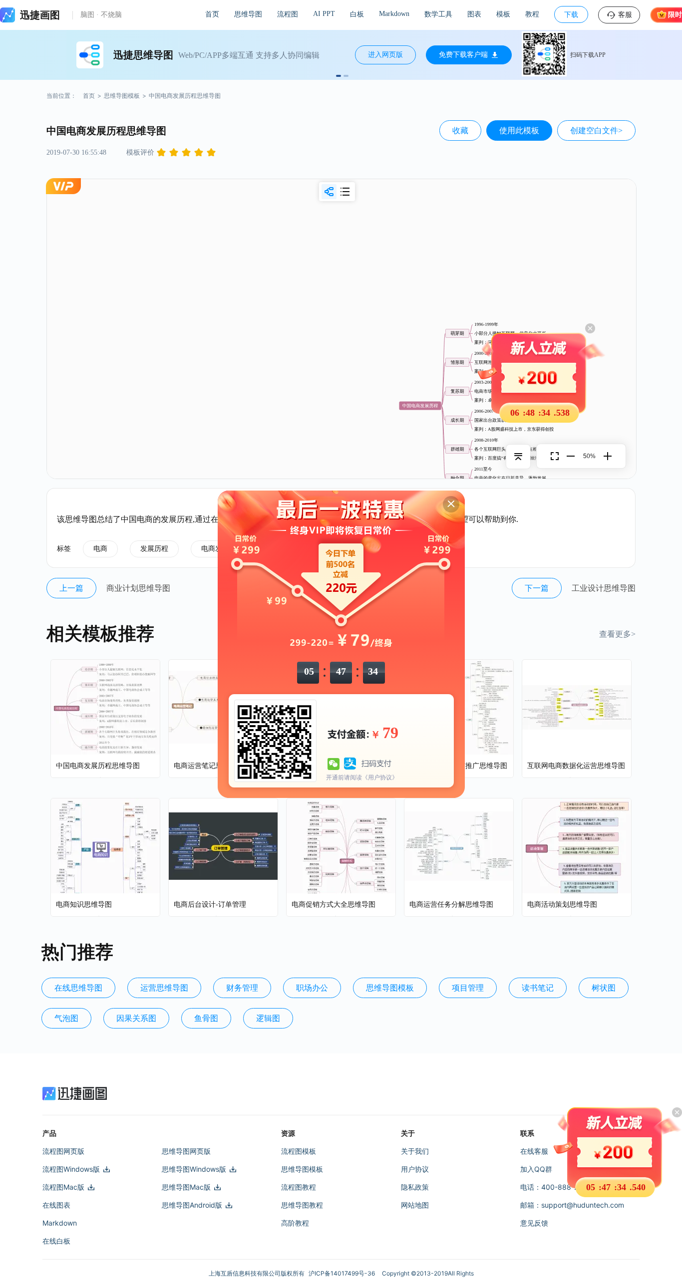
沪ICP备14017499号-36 (343, 1273)
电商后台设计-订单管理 (210, 904)
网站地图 (415, 1205)
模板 (503, 14)
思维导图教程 (302, 1205)
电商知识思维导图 (84, 904)
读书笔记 (538, 988)
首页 (212, 14)
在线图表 (56, 1205)
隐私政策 (415, 1187)
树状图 (604, 988)
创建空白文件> (596, 130)
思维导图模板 (122, 95)
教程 (532, 14)
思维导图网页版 (186, 1151)
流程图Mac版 (63, 1187)
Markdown (394, 13)
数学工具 (438, 14)
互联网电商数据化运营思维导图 (576, 766)
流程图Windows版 (71, 1169)
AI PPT (324, 13)
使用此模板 (519, 130)
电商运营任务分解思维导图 (451, 904)
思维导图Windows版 (194, 1169)
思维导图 (248, 14)
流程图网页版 (63, 1151)
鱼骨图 (206, 1018)
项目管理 (468, 988)
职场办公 (312, 988)
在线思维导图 (78, 988)
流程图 (287, 14)
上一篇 (71, 588)
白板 (357, 14)
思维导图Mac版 (186, 1187)
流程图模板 (298, 1151)
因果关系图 (136, 1018)
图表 (474, 14)
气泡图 (66, 1018)
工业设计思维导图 (604, 588)
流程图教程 (298, 1187)
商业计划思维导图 (138, 588)
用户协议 (415, 1169)
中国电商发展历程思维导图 (98, 766)
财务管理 (242, 988)
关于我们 (415, 1151)
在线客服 (534, 1151)
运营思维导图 (164, 988)
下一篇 (537, 588)
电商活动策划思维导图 (562, 904)
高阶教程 (295, 1223)
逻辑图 (268, 1018)
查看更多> (617, 634)
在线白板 (56, 1241)
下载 (571, 14)
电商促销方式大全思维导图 (333, 904)
